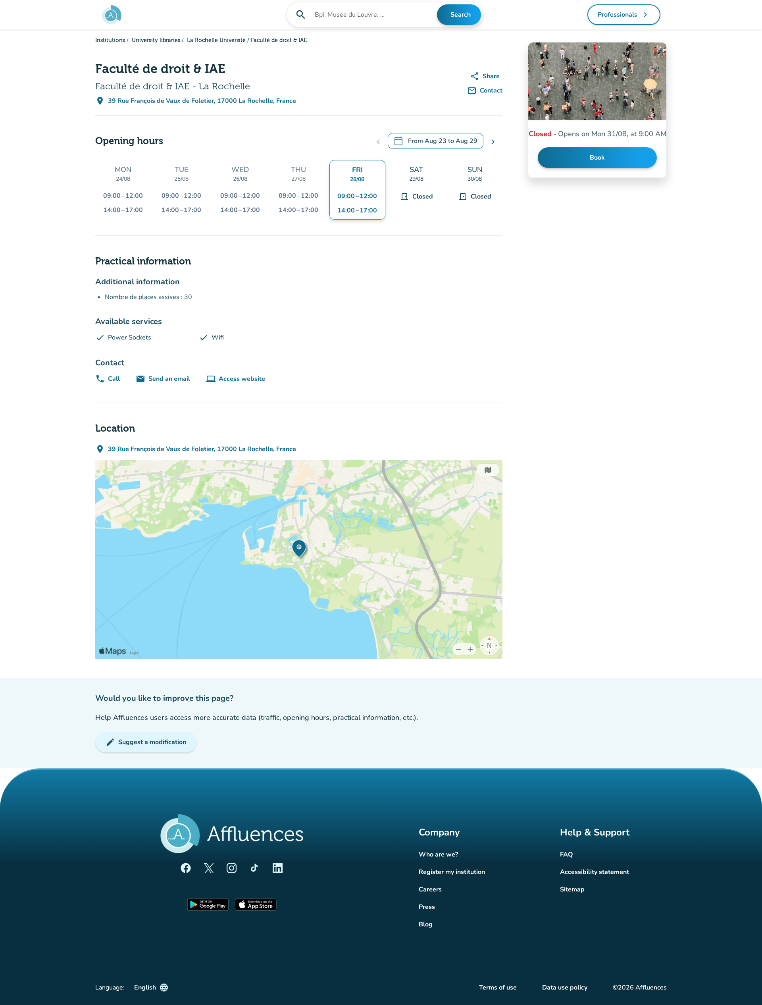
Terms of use (498, 987)
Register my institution (452, 872)
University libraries (155, 40)
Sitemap (572, 889)
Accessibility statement (594, 872)
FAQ (566, 854)
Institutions (110, 40)
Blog (426, 924)
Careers (430, 889)
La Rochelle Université (215, 40)
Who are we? (438, 854)
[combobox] (375, 14)
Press (427, 907)
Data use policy (564, 987)
